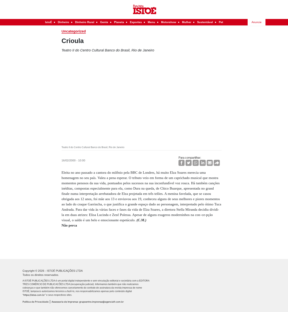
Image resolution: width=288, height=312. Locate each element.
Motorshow (168, 22)
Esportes (136, 22)
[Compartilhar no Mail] (210, 163)
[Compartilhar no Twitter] (189, 163)
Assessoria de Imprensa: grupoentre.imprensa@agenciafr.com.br (88, 301)
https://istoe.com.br (34, 294)
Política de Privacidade (36, 301)
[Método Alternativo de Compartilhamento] (217, 163)
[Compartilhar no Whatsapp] (196, 163)
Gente (104, 22)
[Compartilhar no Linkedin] (203, 163)
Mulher (186, 22)
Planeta (119, 22)
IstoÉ (48, 22)
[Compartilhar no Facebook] (181, 163)
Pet (221, 22)
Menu (151, 22)
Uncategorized (74, 31)
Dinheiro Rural (84, 22)
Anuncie (257, 22)
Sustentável (205, 22)
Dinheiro (63, 22)
